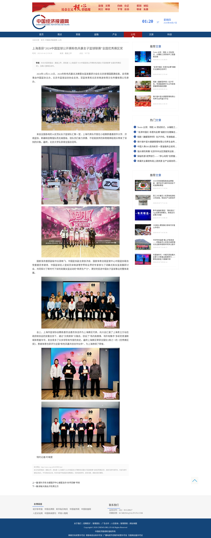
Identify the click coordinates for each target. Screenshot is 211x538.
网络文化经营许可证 (76, 535)
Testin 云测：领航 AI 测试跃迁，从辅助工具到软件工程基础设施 (166, 127)
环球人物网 (63, 513)
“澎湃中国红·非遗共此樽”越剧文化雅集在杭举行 (159, 132)
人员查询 (114, 523)
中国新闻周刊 (50, 513)
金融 (96, 34)
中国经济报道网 (51, 40)
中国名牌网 (49, 509)
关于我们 (77, 523)
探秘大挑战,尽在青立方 (49, 486)
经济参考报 (38, 509)
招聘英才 (86, 523)
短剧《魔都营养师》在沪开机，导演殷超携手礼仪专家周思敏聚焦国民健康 (171, 137)
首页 (41, 34)
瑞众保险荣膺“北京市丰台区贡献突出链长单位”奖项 (161, 151)
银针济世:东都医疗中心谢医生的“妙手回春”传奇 (59, 483)
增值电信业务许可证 (94, 535)
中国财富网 (86, 509)
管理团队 (96, 523)
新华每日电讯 (62, 509)
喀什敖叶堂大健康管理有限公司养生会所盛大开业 (160, 142)
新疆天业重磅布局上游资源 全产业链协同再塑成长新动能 (163, 161)
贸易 (78, 34)
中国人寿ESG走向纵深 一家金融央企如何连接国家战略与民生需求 (167, 146)
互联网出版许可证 (135, 535)
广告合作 (105, 523)
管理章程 (123, 523)
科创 (169, 34)
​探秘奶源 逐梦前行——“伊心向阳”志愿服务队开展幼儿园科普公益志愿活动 (171, 156)
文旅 (151, 34)
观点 (60, 34)
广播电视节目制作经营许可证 (115, 535)
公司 (133, 34)
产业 (114, 34)
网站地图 (133, 523)
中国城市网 (74, 509)
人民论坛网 (38, 513)
